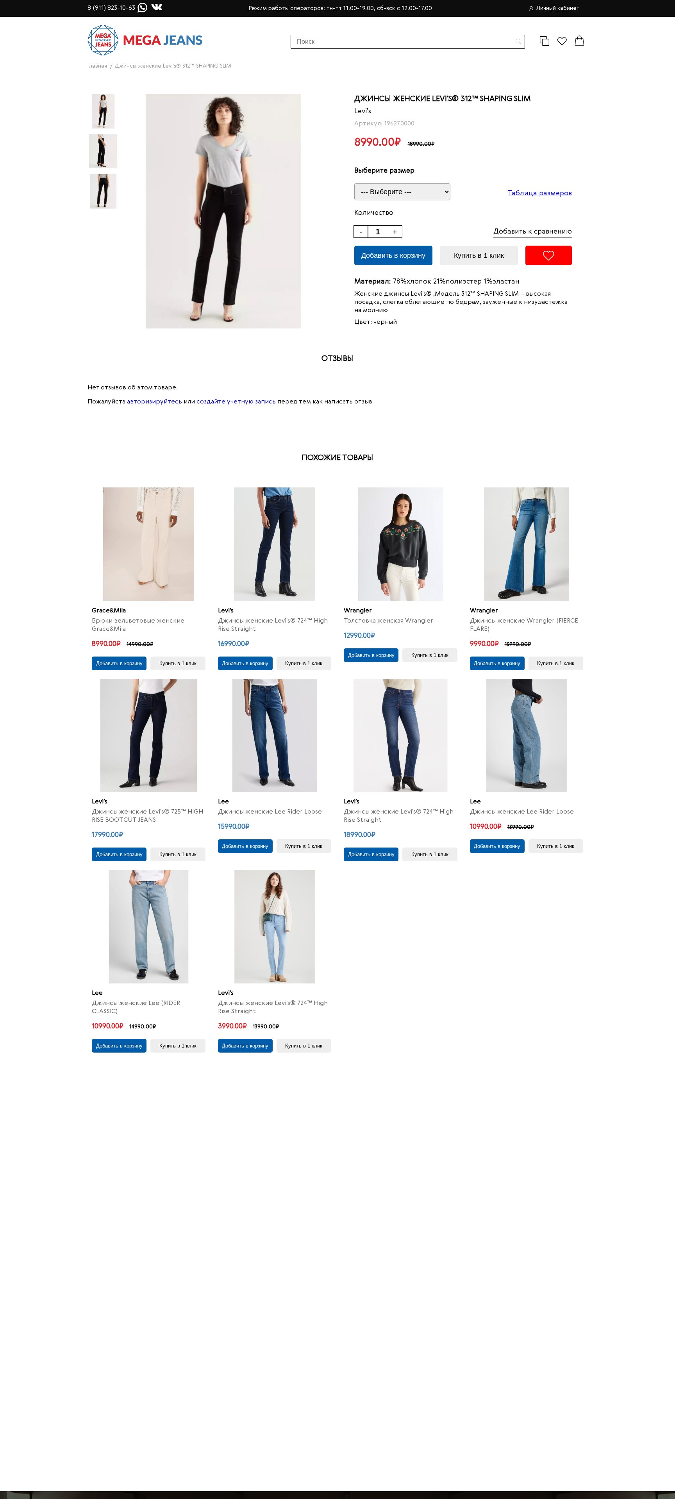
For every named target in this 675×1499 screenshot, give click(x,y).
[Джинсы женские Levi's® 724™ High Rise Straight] (275, 544)
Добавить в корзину (393, 255)
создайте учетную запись (236, 402)
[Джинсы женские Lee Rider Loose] (275, 735)
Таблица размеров (540, 193)
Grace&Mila (109, 611)
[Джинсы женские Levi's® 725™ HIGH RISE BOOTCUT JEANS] (148, 735)
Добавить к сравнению (532, 231)
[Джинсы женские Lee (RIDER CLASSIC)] (148, 926)
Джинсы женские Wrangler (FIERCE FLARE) (524, 625)
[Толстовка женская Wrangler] (400, 544)
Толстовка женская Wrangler (388, 621)
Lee (223, 802)
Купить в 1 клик (479, 255)
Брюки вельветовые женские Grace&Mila (138, 625)
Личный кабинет (558, 8)
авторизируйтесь (154, 402)
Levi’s (362, 111)
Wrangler (358, 611)
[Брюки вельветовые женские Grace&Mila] (148, 544)
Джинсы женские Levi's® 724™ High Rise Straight (273, 625)
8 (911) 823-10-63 (111, 8)
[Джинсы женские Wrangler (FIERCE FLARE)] (527, 544)
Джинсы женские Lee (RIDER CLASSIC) (136, 1007)
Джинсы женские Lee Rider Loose (270, 812)
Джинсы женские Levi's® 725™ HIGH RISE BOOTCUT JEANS (147, 816)
